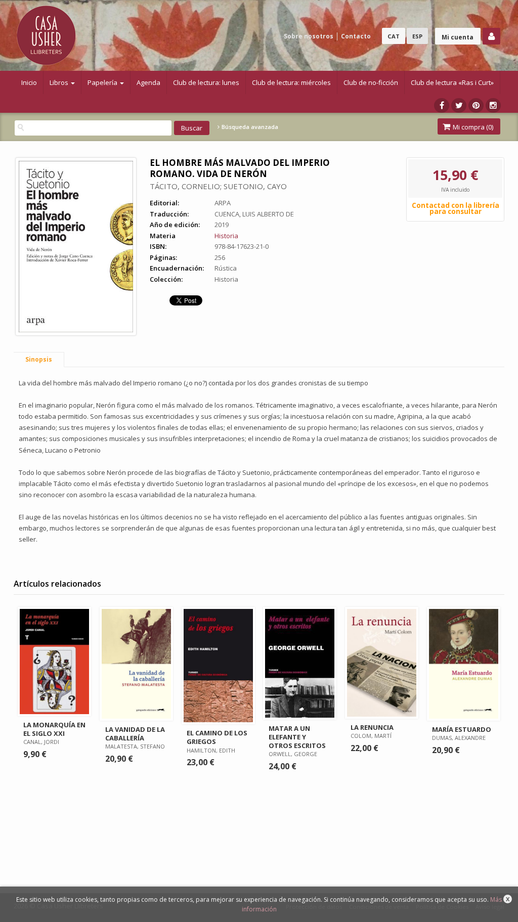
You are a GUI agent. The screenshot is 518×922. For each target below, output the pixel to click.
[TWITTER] (458, 105)
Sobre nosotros (308, 36)
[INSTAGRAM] (493, 105)
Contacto (356, 36)
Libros (60, 82)
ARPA (222, 202)
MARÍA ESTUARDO (461, 729)
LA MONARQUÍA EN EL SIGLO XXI (54, 729)
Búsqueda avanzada (249, 127)
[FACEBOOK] (441, 105)
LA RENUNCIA (372, 727)
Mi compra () (472, 126)
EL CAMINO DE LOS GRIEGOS (217, 737)
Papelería (103, 82)
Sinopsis (38, 359)
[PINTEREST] (476, 105)
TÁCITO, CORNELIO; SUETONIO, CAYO (218, 186)
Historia (226, 235)
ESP (417, 36)
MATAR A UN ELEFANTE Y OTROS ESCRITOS (297, 737)
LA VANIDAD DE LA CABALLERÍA (135, 733)
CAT (393, 36)
